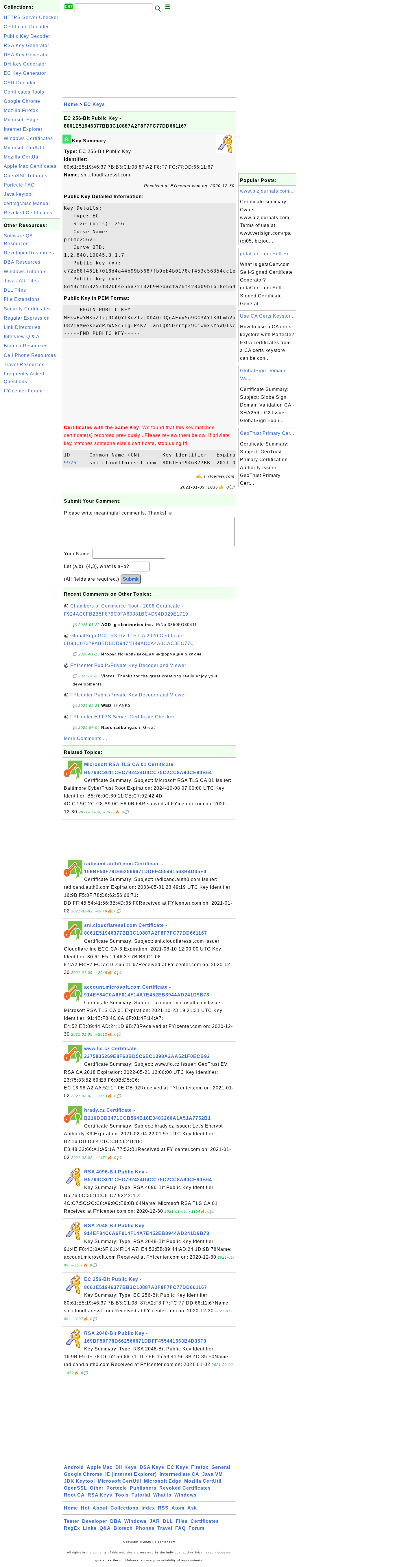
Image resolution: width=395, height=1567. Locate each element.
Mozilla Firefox (21, 110)
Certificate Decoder (26, 26)
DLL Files (15, 290)
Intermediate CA (179, 1474)
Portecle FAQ (19, 184)
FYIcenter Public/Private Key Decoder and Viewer (128, 665)
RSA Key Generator (26, 45)
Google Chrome (22, 101)
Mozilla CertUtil (22, 156)
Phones (145, 1528)
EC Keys (94, 104)
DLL (168, 1521)
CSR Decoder (20, 82)
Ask (192, 1507)
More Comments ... (85, 738)
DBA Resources (22, 262)
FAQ (180, 1528)
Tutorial (141, 1495)
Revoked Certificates (28, 212)
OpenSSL (75, 1488)
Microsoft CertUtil (24, 147)
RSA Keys (100, 1495)
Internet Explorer (23, 129)
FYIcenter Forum (23, 390)
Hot (85, 1507)
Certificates (205, 1521)
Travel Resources (24, 364)
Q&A (105, 1528)
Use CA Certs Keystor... (267, 316)
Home (71, 104)
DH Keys (126, 1467)
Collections (124, 1507)
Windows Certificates (28, 138)
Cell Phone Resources (30, 355)
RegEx (72, 1528)
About (100, 1507)
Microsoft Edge (21, 119)
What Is (162, 1495)
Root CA (74, 1495)
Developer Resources (29, 252)
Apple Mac (99, 1467)
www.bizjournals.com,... (267, 191)
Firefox (199, 1467)
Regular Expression (27, 318)
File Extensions (22, 299)
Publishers (143, 1488)
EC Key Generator (25, 73)
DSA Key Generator (26, 54)
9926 (75, 462)
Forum (196, 1528)
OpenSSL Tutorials (25, 175)
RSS (163, 1507)
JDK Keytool (79, 1481)
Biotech (123, 1528)
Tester (71, 1521)
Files (182, 1521)
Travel (164, 1528)
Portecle (116, 1488)
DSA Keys (152, 1467)
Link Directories (22, 327)
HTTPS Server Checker (31, 17)
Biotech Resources (26, 345)
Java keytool (18, 194)
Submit (131, 579)
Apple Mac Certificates (30, 166)
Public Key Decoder (27, 36)
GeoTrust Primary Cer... (267, 433)
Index (148, 1507)
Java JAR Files (21, 280)
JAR (154, 1521)
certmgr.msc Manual (27, 203)
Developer (94, 1521)
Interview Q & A (22, 336)
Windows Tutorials (25, 271)
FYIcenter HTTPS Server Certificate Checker (122, 716)
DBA (115, 1521)
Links (90, 1528)
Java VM (212, 1474)
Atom (177, 1507)
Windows (185, 1495)
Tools (122, 1495)
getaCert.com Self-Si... (266, 253)
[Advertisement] (31, 483)
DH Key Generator (25, 64)
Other (97, 1488)
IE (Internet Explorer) (131, 1474)
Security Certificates (27, 308)
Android (74, 1467)
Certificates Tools (24, 92)
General (220, 1467)
